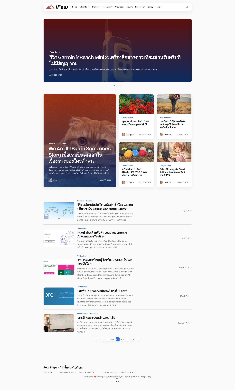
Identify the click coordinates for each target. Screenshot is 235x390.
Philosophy (61, 143)
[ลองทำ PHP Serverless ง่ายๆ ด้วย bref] (59, 296)
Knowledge (81, 313)
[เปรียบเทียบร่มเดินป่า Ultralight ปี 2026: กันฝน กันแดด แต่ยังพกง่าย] (136, 152)
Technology (82, 228)
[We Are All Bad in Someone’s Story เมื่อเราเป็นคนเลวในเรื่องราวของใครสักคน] (80, 140)
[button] (187, 7)
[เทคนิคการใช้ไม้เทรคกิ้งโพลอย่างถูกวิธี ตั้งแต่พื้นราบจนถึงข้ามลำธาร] (174, 104)
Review (89, 201)
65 (122, 339)
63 (112, 339)
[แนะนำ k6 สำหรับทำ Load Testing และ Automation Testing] (59, 238)
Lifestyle (51, 143)
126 (132, 339)
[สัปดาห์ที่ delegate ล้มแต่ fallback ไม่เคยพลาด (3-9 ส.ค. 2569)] (174, 152)
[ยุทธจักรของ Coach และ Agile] (59, 323)
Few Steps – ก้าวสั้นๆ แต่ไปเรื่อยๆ (63, 367)
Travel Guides (112, 58)
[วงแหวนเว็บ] (118, 380)
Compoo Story (165, 166)
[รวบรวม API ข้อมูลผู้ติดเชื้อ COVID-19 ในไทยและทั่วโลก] (59, 267)
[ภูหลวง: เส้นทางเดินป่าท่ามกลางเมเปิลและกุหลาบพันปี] (136, 104)
